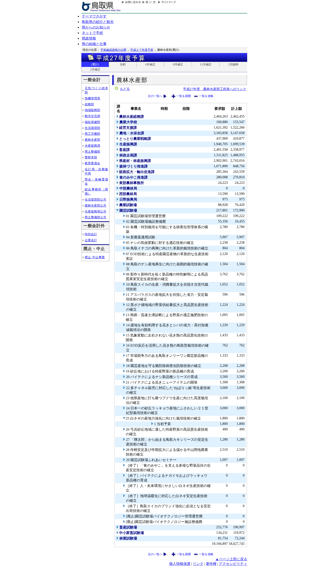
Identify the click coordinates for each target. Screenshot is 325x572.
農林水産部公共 (95, 205)
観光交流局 (92, 116)
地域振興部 (92, 110)
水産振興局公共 (95, 211)
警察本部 (91, 157)
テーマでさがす (94, 16)
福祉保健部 (92, 122)
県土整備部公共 (95, 217)
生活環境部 (92, 128)
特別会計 (91, 234)
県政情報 (89, 38)
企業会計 (91, 240)
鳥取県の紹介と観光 (98, 22)
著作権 (211, 564)
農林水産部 (92, 139)
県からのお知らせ (96, 27)
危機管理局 (92, 98)
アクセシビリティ (233, 564)
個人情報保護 (179, 564)
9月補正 (178, 64)
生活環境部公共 (95, 199)
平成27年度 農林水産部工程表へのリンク (214, 89)
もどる (125, 89)
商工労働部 (92, 133)
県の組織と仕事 (94, 44)
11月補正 (206, 64)
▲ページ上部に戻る (231, 559)
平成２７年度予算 (141, 49)
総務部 (89, 104)
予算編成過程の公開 (113, 49)
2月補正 (95, 69)
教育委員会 (92, 163)
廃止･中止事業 (95, 257)
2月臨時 (233, 64)
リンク (198, 564)
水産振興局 (92, 145)
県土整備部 (92, 151)
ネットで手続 (92, 33)
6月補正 (150, 64)
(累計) (95, 64)
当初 (123, 64)
